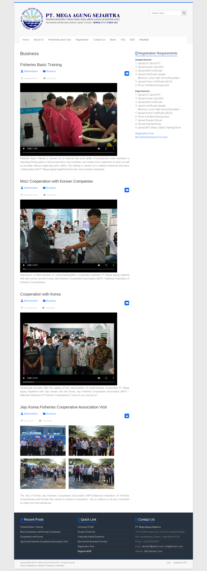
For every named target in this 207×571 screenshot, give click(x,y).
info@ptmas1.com (174, 546)
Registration (82, 39)
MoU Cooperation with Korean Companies (56, 181)
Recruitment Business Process (151, 137)
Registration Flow (144, 133)
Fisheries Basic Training (41, 64)
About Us (38, 39)
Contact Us (99, 39)
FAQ (123, 39)
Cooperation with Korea (40, 294)
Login (169, 563)
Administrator (31, 71)
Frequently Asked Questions (91, 536)
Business (51, 71)
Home (26, 39)
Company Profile (86, 527)
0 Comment (51, 78)
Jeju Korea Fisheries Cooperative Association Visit (63, 407)
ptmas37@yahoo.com (153, 546)
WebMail (144, 39)
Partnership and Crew (59, 39)
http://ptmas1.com (153, 551)
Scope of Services (86, 532)
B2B (132, 39)
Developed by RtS (180, 563)
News (113, 39)
